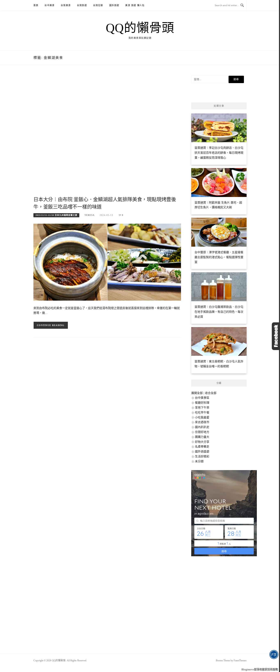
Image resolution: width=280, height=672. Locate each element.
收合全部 (210, 393)
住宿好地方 (202, 432)
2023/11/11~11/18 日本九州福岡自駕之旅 (56, 215)
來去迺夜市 (202, 422)
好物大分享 (202, 441)
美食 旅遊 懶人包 (135, 5)
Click (276, 336)
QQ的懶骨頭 (140, 28)
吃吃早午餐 (202, 412)
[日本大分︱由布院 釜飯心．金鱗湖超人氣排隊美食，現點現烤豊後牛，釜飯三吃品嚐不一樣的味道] (107, 261)
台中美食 (49, 5)
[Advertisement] (107, 135)
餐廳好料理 (202, 402)
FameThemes (240, 660)
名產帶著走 (202, 446)
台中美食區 (202, 397)
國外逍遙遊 (202, 451)
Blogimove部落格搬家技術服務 (259, 669)
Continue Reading (51, 325)
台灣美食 (66, 5)
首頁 (35, 5)
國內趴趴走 (202, 427)
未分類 (199, 461)
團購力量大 (202, 436)
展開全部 (197, 393)
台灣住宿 (98, 5)
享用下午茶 (202, 407)
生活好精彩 (202, 456)
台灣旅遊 (82, 5)
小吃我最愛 (202, 417)
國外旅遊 (114, 5)
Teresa (89, 215)
